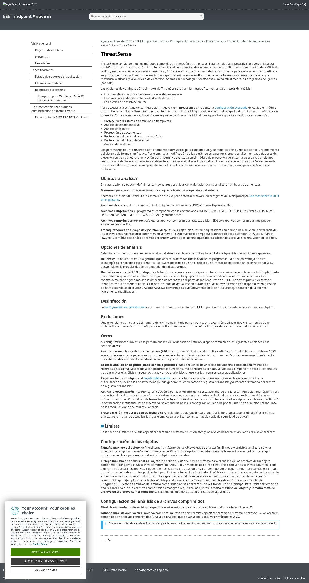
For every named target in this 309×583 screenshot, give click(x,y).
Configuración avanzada (186, 41)
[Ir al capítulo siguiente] (109, 540)
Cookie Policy (40, 544)
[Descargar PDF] (272, 52)
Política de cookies (295, 578)
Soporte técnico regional (151, 570)
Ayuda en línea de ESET (116, 41)
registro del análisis (156, 378)
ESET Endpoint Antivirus (27, 16)
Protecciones (215, 41)
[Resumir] (277, 52)
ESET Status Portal (114, 570)
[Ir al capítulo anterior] (103, 540)
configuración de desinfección (125, 307)
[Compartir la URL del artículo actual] (267, 52)
